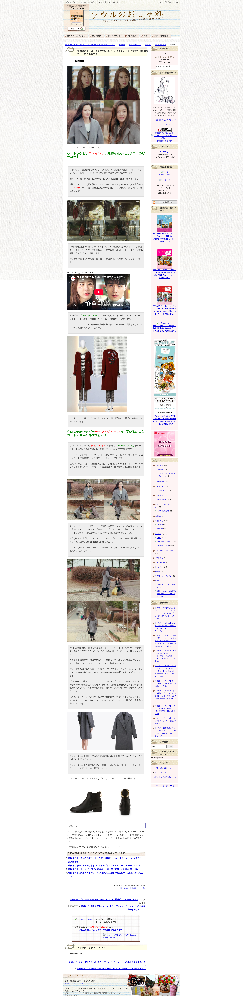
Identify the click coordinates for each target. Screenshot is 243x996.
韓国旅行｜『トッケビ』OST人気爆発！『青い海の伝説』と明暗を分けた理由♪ (104, 869)
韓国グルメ (159, 465)
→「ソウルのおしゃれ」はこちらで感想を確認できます (98, 930)
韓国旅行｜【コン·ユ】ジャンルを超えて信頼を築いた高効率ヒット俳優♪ (165, 683)
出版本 (157, 580)
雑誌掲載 (158, 516)
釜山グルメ (160, 481)
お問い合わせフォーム (171, 2)
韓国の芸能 (132, 36)
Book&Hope (164, 152)
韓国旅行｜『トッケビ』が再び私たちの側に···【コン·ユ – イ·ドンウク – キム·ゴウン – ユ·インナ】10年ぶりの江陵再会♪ (165, 656)
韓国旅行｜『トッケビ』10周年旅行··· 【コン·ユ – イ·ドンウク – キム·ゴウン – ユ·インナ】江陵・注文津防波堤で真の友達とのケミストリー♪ (165, 640)
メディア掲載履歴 (161, 36)
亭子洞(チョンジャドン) (163, 576)
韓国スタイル (160, 562)
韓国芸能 (122, 45)
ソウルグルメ (161, 469)
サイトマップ (157, 2)
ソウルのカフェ (162, 490)
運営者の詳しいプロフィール (166, 120)
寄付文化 (160, 529)
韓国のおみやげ (162, 499)
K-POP (159, 538)
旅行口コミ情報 (164, 175)
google (165, 786)
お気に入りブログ (161, 772)
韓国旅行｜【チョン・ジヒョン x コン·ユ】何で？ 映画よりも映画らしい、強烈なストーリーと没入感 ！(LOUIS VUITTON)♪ (165, 671)
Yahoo (158, 786)
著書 (145, 36)
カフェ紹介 (96, 36)
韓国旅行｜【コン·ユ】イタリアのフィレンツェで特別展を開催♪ (165, 721)
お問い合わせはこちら (162, 768)
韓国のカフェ (160, 486)
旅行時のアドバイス (162, 495)
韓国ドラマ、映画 (160, 45)
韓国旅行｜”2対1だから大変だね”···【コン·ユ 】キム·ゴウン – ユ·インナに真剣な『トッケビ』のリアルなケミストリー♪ (165, 613)
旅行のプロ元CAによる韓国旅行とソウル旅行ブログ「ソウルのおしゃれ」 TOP (90, 45)
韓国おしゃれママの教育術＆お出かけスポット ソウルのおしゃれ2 (167, 593)
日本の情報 (159, 558)
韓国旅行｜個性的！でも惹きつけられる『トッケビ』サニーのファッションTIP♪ (104, 865)
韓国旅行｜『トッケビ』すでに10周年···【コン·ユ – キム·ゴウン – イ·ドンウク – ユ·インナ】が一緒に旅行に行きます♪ (165, 696)
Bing (172, 786)
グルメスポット (114, 36)
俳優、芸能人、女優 (135, 45)
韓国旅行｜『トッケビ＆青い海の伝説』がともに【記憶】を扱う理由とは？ (104, 899)
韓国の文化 (159, 521)
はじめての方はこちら (76, 36)
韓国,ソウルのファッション (165, 551)
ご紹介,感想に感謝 (163, 511)
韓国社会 (160, 525)
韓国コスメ (159, 567)
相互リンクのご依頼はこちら (165, 777)
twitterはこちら (171, 124)
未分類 (157, 571)
